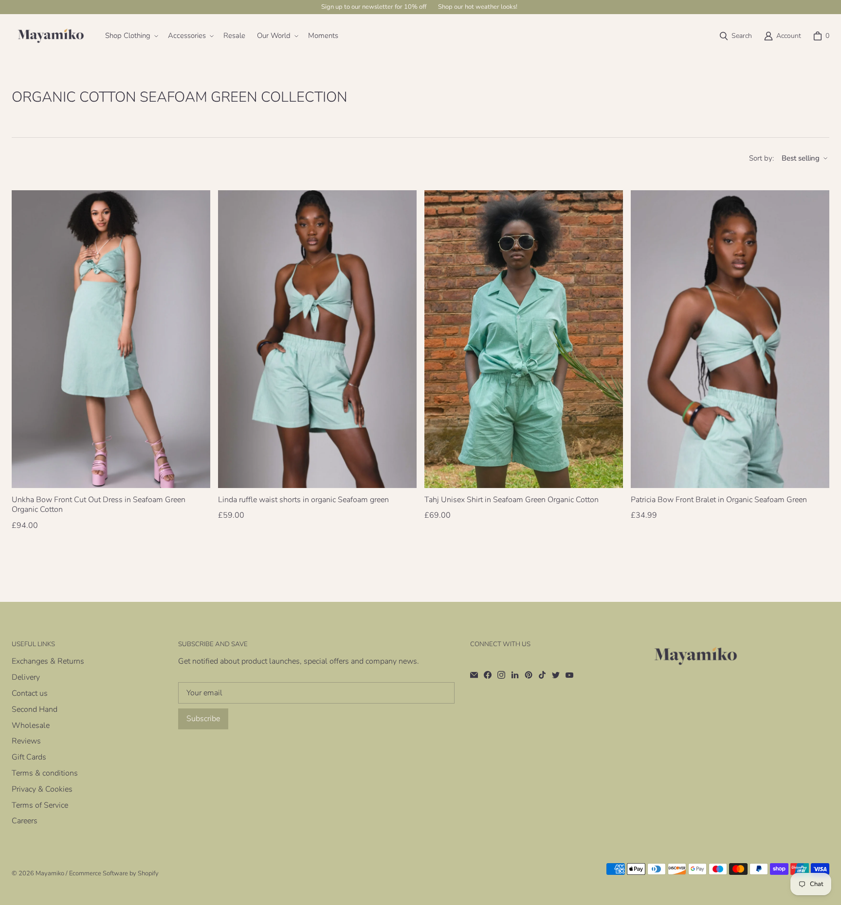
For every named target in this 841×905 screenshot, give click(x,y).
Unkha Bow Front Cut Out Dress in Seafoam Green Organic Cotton (98, 505)
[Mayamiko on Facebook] (487, 675)
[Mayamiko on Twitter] (556, 675)
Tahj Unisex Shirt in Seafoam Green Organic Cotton (511, 500)
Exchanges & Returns (48, 661)
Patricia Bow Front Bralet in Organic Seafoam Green (719, 500)
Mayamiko (50, 873)
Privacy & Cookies (42, 789)
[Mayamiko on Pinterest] (528, 675)
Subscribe (203, 718)
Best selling (801, 158)
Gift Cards (29, 757)
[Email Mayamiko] (474, 675)
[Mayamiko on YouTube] (569, 675)
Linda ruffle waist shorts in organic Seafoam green (303, 500)
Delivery (26, 677)
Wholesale (31, 725)
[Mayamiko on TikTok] (542, 675)
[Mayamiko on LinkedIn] (515, 675)
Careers (24, 820)
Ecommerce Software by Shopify (114, 873)
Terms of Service (40, 805)
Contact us (30, 693)
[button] (130, 36)
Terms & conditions (45, 773)
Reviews (26, 741)
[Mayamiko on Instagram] (501, 675)
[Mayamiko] (51, 36)
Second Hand (34, 709)
